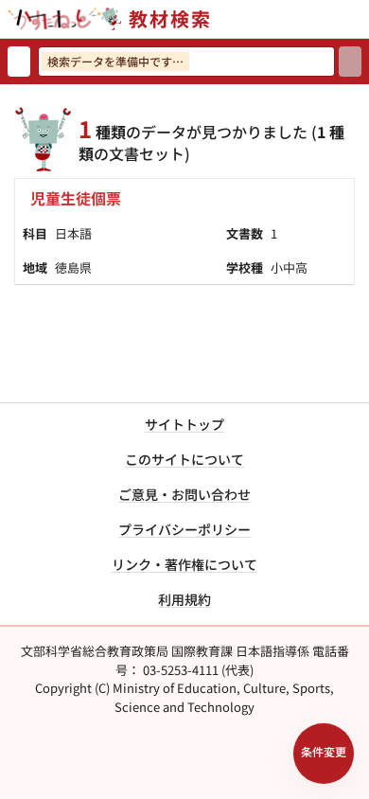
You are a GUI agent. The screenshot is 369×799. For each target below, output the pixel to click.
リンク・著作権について (184, 564)
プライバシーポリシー (184, 529)
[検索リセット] (19, 61)
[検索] (350, 61)
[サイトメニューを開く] (361, 19)
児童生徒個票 (75, 197)
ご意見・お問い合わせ (184, 494)
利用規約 (184, 599)
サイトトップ (184, 424)
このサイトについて (184, 459)
